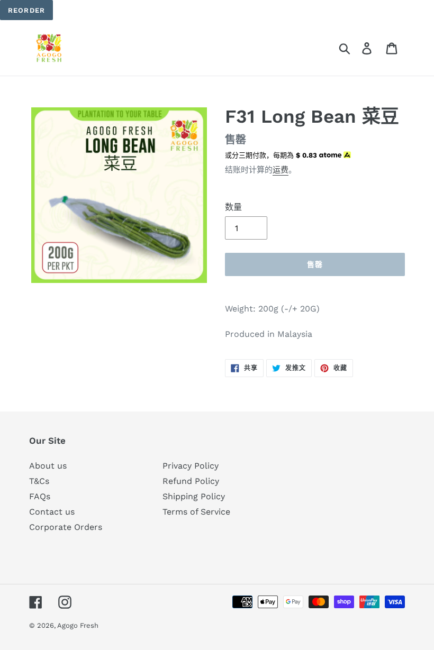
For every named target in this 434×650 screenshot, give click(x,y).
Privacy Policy (190, 466)
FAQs (39, 496)
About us (48, 466)
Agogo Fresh (77, 625)
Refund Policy (190, 481)
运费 (280, 170)
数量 (233, 207)
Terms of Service (196, 512)
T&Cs (39, 481)
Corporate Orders (65, 527)
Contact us (52, 512)
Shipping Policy (193, 496)
